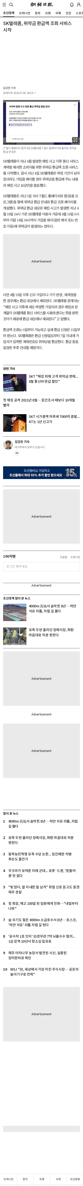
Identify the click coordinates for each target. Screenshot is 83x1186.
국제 (41, 1179)
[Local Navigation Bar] (4, 4)
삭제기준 (75, 557)
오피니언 (8, 1179)
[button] (4, 4)
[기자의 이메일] (17, 454)
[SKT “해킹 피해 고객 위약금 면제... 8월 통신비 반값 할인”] (14, 382)
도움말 (63, 557)
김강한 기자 (9, 88)
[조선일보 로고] (41, 4)
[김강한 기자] (8, 445)
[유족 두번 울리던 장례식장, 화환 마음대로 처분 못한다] (14, 636)
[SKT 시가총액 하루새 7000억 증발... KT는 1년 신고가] (14, 423)
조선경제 (75, 1179)
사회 (58, 1179)
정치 (25, 1179)
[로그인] (78, 4)
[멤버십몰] (41, 472)
